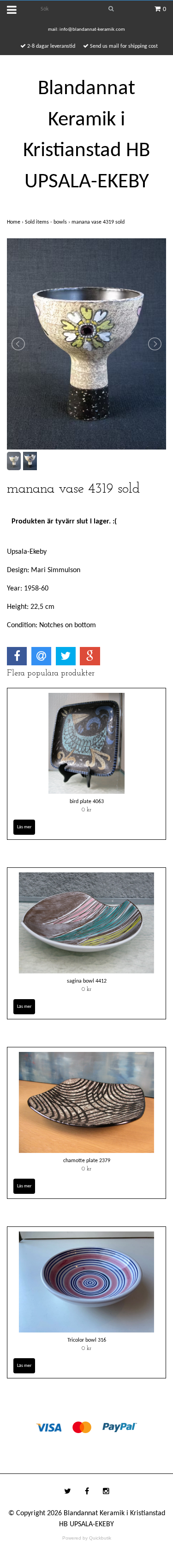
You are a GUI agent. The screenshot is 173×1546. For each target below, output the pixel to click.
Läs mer (24, 827)
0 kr (86, 810)
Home (16, 222)
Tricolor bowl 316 (86, 1340)
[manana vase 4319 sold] (86, 344)
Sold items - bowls (48, 222)
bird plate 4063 (87, 801)
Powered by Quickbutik (86, 1537)
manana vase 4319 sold (99, 222)
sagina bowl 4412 (87, 981)
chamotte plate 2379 (86, 1161)
